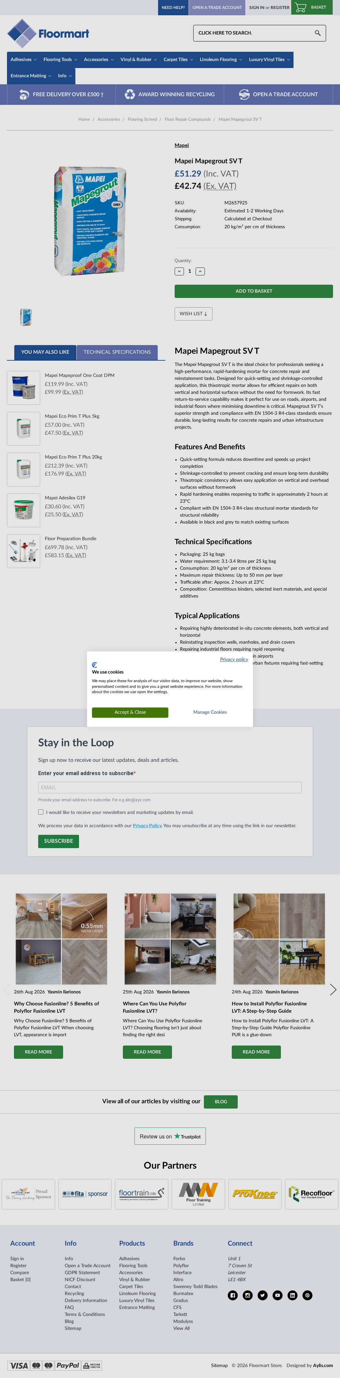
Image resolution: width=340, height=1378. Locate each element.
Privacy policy (234, 659)
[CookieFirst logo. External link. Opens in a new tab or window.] (94, 665)
